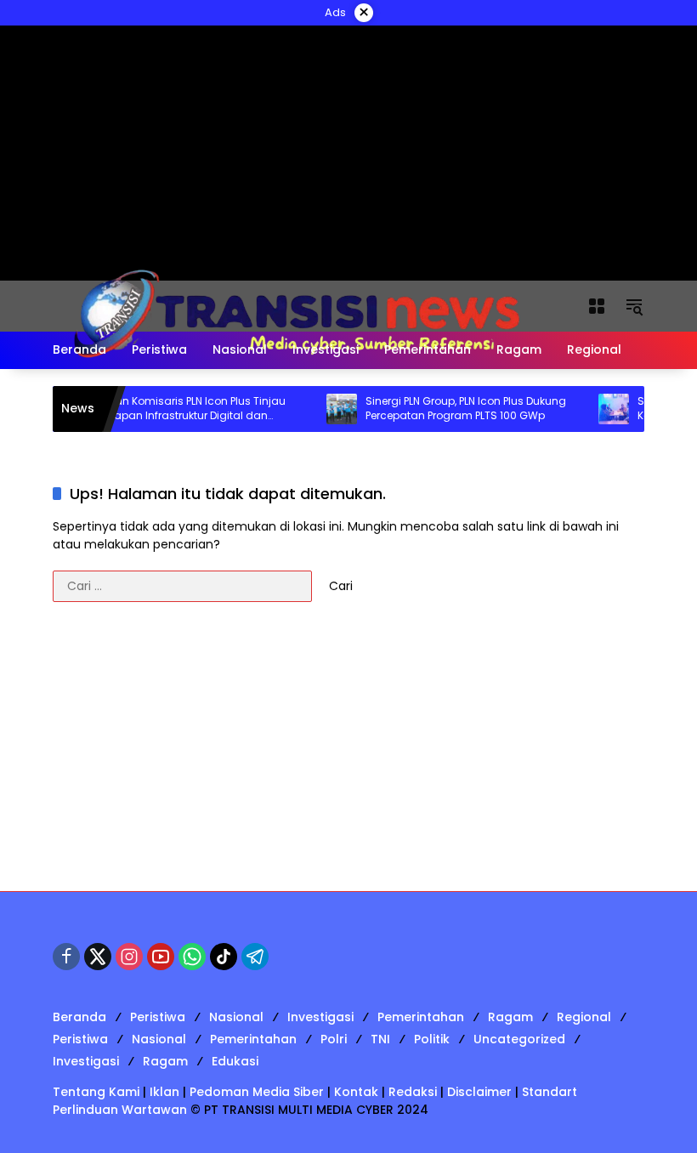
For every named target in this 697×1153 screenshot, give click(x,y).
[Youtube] (160, 956)
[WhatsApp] (192, 956)
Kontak (356, 1091)
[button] (634, 306)
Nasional (236, 1016)
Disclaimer (479, 1091)
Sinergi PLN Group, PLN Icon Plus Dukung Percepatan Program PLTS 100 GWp (453, 409)
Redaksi (412, 1091)
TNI (380, 1039)
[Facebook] (66, 956)
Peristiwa (157, 1016)
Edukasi (235, 1061)
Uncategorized (519, 1039)
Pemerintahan (420, 1016)
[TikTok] (223, 956)
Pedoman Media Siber (257, 1091)
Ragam (510, 1016)
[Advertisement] (348, 755)
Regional (584, 1016)
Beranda (79, 1016)
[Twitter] (97, 956)
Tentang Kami (96, 1091)
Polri (333, 1039)
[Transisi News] (302, 305)
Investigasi (320, 1016)
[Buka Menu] (596, 306)
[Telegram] (255, 956)
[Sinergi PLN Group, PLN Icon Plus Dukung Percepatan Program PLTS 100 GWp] (329, 409)
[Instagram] (129, 956)
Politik (432, 1039)
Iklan (164, 1091)
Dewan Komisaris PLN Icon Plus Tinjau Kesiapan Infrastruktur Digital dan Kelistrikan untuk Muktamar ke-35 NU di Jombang (181, 409)
